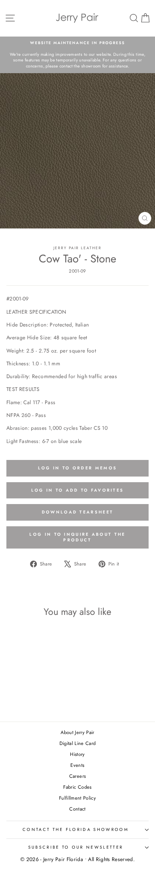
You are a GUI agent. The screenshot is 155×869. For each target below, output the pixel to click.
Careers (77, 776)
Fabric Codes (77, 787)
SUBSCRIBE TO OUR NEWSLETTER (75, 847)
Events (77, 765)
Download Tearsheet (77, 512)
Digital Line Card (77, 743)
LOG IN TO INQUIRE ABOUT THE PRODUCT (77, 537)
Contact (77, 808)
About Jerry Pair (77, 732)
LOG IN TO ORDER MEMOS (77, 468)
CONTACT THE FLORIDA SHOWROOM (76, 829)
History (77, 754)
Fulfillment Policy (77, 798)
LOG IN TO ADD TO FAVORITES (77, 490)
